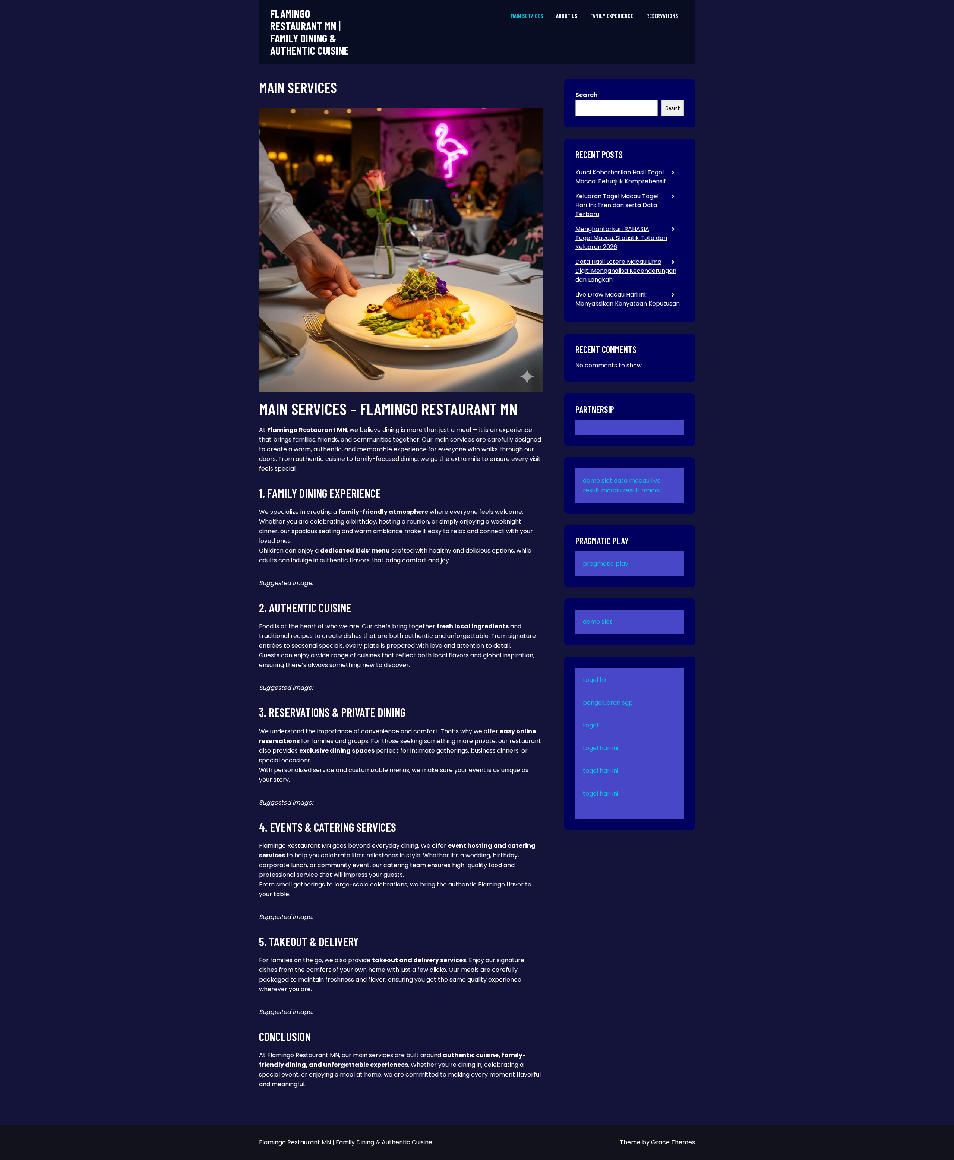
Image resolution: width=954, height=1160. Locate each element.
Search (586, 95)
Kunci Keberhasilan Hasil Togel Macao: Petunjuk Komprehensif (620, 177)
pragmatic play (605, 563)
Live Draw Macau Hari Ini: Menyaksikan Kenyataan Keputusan (627, 299)
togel (590, 725)
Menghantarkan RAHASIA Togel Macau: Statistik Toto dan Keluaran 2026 (621, 238)
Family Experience (611, 15)
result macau (642, 490)
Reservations (662, 15)
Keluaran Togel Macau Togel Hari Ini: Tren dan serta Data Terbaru (616, 205)
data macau (632, 480)
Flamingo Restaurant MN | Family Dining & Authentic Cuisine (309, 32)
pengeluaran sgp (608, 702)
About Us (566, 15)
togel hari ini (600, 748)
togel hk (595, 680)
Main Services (527, 15)
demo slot (597, 480)
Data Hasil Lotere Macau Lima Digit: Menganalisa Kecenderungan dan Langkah (625, 270)
